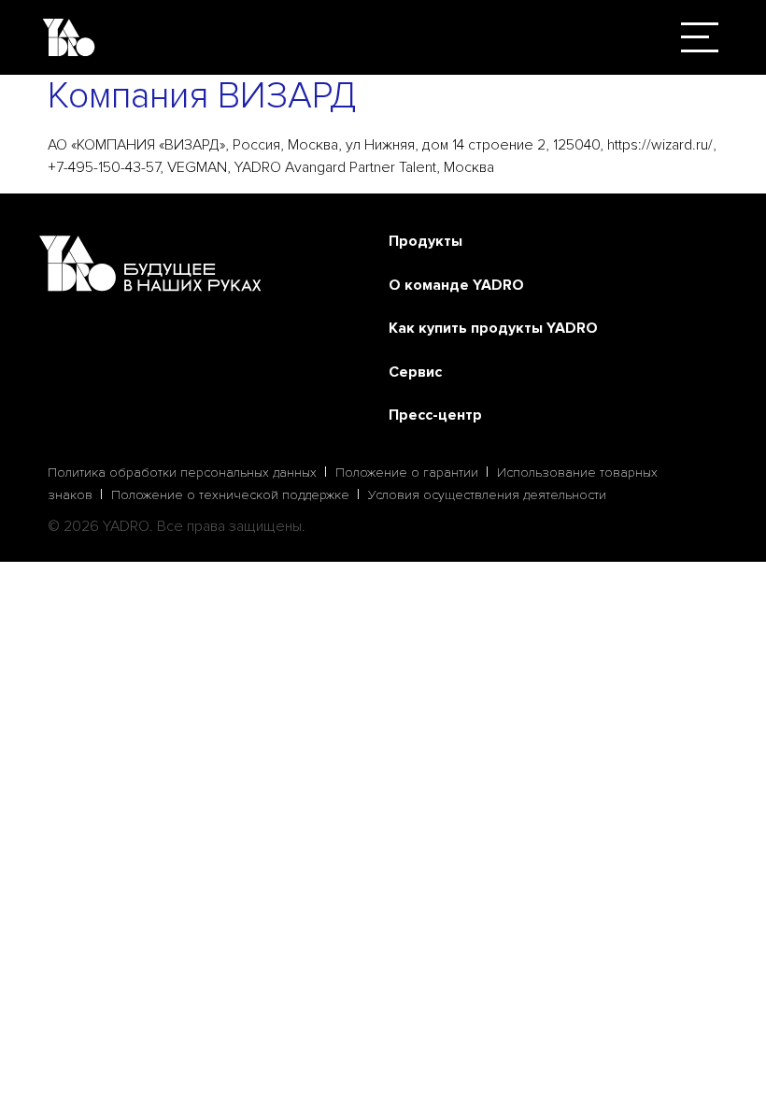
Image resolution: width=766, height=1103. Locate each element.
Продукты (425, 241)
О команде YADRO (456, 285)
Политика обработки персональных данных (182, 472)
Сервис (415, 372)
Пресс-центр (435, 415)
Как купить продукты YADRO (493, 328)
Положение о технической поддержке (230, 495)
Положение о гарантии (406, 472)
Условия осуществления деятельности (487, 495)
